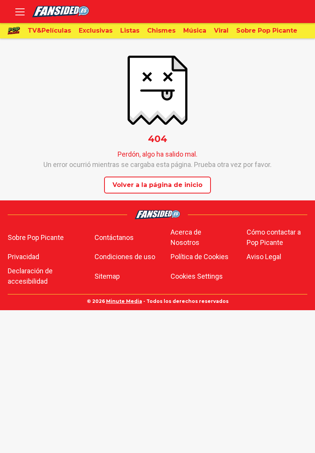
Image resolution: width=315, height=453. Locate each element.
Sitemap (107, 276)
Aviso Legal (264, 257)
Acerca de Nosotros (186, 237)
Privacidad (23, 257)
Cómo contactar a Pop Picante (274, 237)
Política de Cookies (200, 257)
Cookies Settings (197, 276)
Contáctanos (114, 237)
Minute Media (124, 301)
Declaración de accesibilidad (30, 276)
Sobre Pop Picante (36, 237)
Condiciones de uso (124, 257)
